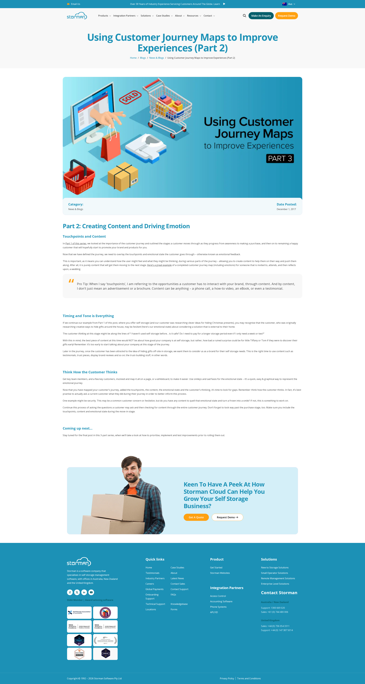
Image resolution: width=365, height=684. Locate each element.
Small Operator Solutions (274, 573)
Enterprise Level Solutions (275, 583)
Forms (174, 609)
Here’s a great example (159, 265)
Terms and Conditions (249, 678)
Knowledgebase (179, 604)
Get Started (216, 567)
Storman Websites (220, 573)
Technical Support (155, 604)
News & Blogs (156, 57)
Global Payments (155, 589)
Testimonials (152, 573)
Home (133, 57)
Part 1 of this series (75, 243)
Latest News (177, 578)
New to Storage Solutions (275, 567)
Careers (150, 583)
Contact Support (179, 589)
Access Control (218, 596)
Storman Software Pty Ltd (108, 678)
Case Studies (177, 567)
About (174, 573)
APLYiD (214, 612)
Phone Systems (218, 606)
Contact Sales (178, 583)
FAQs (173, 594)
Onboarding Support (152, 596)
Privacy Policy (227, 678)
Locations (151, 609)
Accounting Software (221, 601)
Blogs (143, 57)
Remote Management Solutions (278, 578)
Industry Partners (155, 578)
